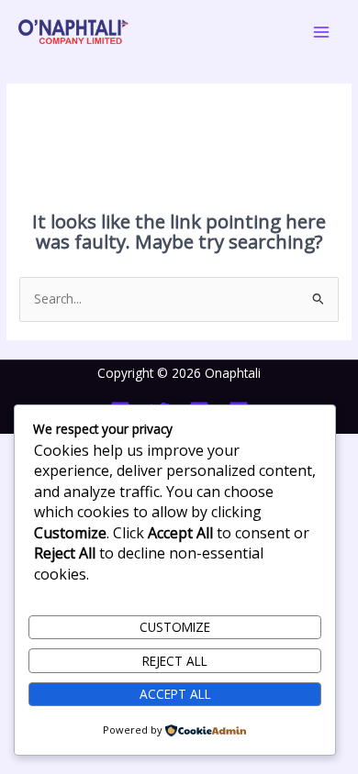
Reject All (174, 660)
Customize (175, 627)
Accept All (175, 693)
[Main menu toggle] (322, 31)
